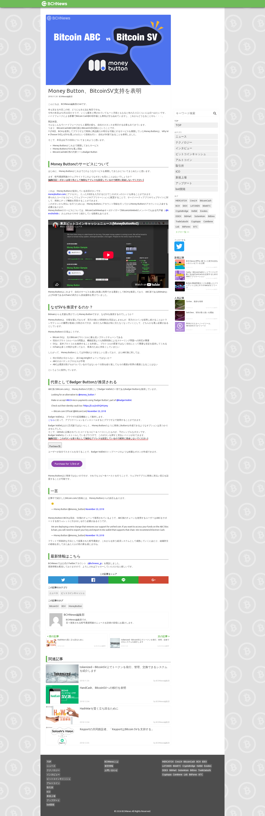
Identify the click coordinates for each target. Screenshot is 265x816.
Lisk (177, 226)
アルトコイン (184, 159)
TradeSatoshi (182, 221)
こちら (51, 420)
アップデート (184, 183)
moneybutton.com (56, 194)
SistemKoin (199, 216)
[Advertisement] (196, 61)
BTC (195, 226)
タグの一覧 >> (182, 232)
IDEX (185, 206)
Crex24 (193, 200)
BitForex (186, 226)
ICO (178, 171)
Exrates (203, 211)
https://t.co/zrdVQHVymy (96, 405)
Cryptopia (195, 221)
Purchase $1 (55, 446)
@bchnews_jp (95, 563)
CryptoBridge (182, 211)
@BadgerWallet (124, 400)
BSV (64, 606)
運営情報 (109, 766)
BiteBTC (207, 206)
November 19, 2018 (95, 535)
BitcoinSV (54, 606)
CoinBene (208, 221)
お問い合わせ (111, 770)
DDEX (178, 216)
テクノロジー (184, 142)
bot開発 (180, 188)
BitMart (187, 216)
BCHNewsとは (111, 761)
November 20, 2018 (96, 411)
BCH (178, 206)
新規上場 (181, 177)
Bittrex (211, 216)
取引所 (180, 165)
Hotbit (194, 211)
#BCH (69, 400)
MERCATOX (181, 200)
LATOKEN (195, 206)
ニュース (53, 593)
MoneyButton (75, 606)
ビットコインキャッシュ (73, 593)
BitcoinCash (205, 200)
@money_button (86, 394)
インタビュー (184, 148)
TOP (178, 125)
